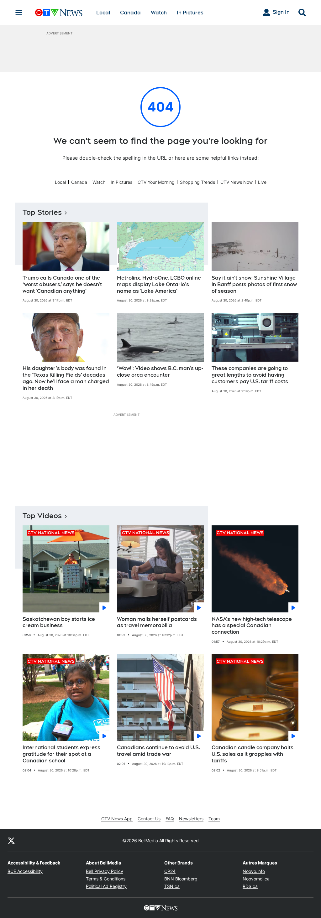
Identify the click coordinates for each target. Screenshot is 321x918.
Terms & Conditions (105, 878)
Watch (159, 13)
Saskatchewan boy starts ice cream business (59, 622)
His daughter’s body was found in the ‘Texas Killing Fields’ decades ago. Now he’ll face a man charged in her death (66, 378)
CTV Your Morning (156, 182)
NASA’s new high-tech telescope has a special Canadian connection (252, 625)
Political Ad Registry (106, 886)
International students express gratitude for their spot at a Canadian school (61, 754)
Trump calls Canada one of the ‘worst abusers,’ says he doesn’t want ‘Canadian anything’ (62, 284)
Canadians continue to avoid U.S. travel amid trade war (158, 751)
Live (262, 182)
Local (103, 13)
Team (214, 818)
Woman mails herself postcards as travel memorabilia (157, 622)
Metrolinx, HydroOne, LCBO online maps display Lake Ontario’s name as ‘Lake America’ (159, 284)
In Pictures (190, 13)
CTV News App (117, 818)
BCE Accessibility (25, 871)
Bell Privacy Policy (104, 871)
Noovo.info (254, 871)
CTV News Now (236, 182)
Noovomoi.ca (256, 878)
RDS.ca (250, 886)
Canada (130, 13)
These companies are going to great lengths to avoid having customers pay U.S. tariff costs (250, 374)
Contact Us (149, 818)
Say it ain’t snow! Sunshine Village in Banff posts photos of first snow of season (254, 284)
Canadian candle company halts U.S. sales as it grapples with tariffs (252, 754)
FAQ (170, 818)
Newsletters (191, 818)
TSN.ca (172, 886)
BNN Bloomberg (180, 878)
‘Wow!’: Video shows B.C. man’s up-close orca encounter (160, 371)
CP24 (170, 871)
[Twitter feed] (11, 840)
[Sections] (19, 12)
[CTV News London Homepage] (58, 12)
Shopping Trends (197, 182)
